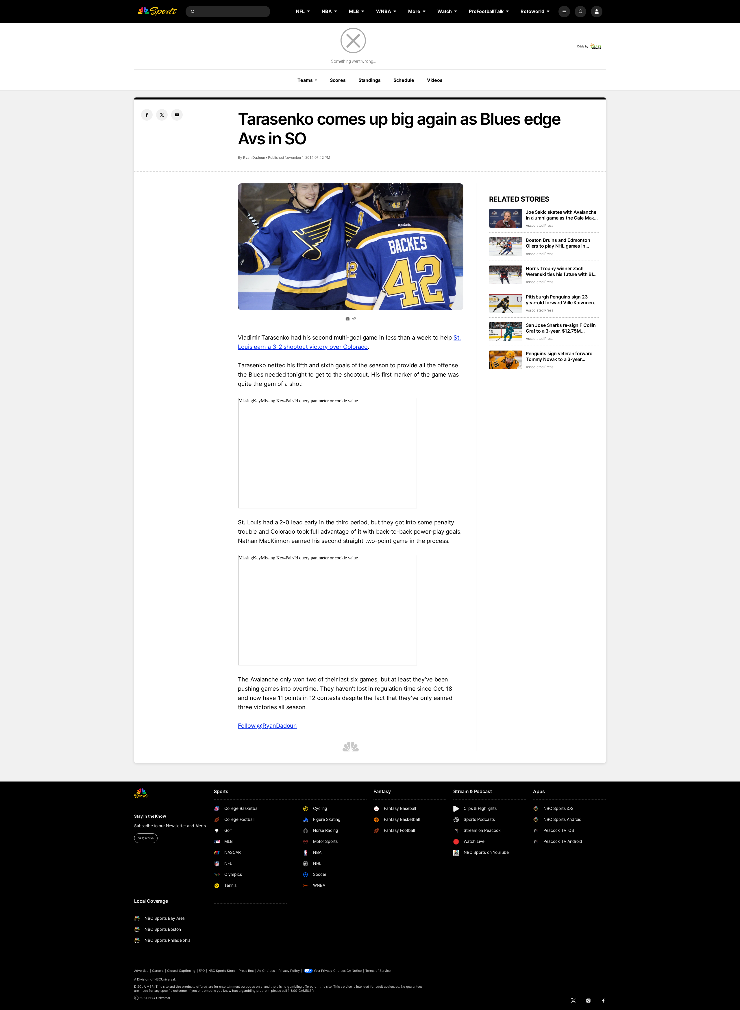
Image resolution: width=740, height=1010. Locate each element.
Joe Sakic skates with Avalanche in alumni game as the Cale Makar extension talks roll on (562, 215)
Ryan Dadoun (254, 157)
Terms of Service (378, 971)
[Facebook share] (147, 115)
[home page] (157, 11)
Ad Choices (266, 971)
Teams (304, 80)
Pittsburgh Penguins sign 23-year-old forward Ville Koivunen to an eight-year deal (560, 299)
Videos (435, 80)
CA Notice (354, 971)
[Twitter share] (162, 115)
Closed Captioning (181, 971)
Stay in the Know (150, 816)
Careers (158, 971)
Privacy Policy (289, 971)
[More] (564, 11)
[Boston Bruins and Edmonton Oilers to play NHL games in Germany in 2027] (505, 246)
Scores (337, 80)
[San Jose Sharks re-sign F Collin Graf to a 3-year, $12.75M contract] (505, 331)
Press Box (246, 971)
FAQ (202, 971)
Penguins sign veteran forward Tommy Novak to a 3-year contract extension (559, 356)
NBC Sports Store (221, 971)
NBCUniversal (164, 979)
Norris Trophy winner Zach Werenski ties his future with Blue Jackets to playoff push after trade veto (562, 271)
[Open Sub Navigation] (308, 11)
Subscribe (146, 838)
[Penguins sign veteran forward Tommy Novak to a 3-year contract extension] (505, 360)
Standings (369, 80)
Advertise (141, 971)
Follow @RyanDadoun (267, 725)
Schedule (403, 80)
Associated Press (539, 225)
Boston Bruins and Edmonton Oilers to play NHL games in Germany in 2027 (558, 243)
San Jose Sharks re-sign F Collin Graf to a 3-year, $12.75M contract (561, 328)
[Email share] (177, 115)
